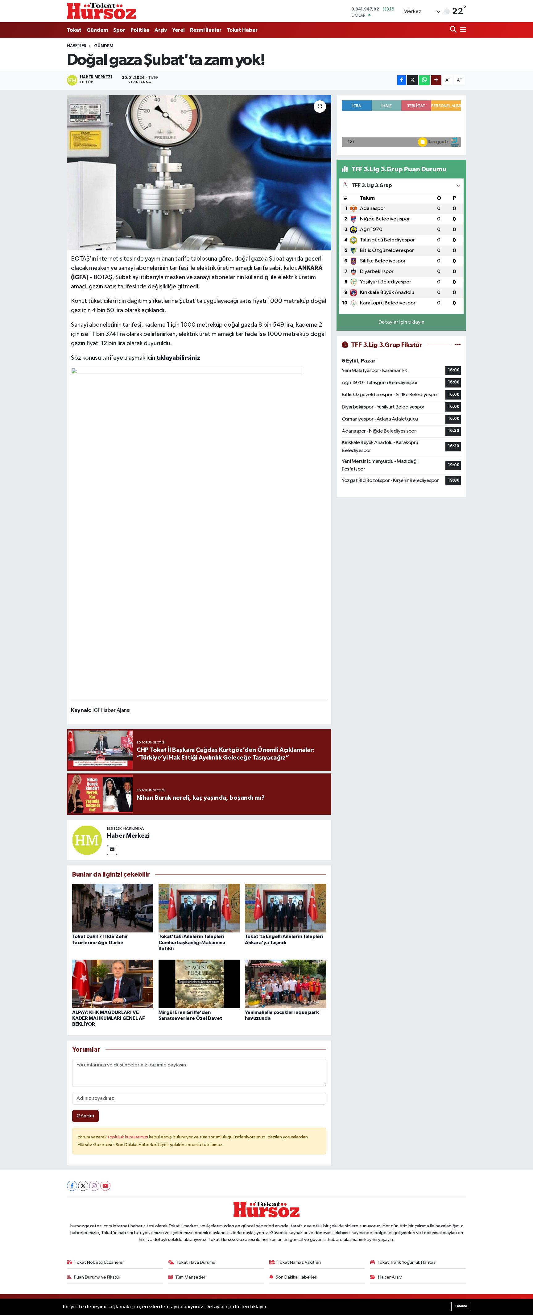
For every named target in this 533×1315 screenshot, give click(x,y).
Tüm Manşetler (190, 1277)
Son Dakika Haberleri (296, 1277)
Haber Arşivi (390, 1277)
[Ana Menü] (462, 30)
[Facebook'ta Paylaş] (401, 80)
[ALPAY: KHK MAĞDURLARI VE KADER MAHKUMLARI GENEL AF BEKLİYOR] (112, 983)
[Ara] (454, 30)
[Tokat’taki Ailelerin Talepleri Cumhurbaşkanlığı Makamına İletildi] (199, 908)
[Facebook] (72, 1186)
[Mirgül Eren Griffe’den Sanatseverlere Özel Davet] (199, 983)
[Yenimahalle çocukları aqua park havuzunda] (285, 983)
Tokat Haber (242, 30)
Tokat (74, 30)
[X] (83, 1186)
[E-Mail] (112, 850)
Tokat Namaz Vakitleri (299, 1262)
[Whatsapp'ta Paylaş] (424, 80)
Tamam (461, 1306)
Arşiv (161, 30)
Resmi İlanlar (205, 30)
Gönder (85, 1116)
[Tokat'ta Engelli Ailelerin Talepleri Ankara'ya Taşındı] (285, 908)
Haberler (76, 46)
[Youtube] (105, 1186)
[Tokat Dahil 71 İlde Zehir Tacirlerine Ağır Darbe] (112, 908)
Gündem (97, 30)
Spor (119, 30)
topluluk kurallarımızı (128, 1137)
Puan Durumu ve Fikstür (97, 1277)
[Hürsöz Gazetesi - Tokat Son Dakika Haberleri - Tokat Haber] (101, 11)
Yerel (178, 30)
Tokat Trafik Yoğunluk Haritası (407, 1262)
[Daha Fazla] (436, 80)
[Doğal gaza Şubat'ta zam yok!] (199, 172)
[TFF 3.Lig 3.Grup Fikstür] (458, 345)
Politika (139, 30)
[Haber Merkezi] (87, 840)
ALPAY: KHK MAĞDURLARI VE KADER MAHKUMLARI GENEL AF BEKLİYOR (108, 1018)
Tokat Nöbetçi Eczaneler (99, 1262)
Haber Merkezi (128, 836)
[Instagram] (94, 1186)
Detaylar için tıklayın (401, 322)
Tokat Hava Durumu (195, 1262)
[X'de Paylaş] (412, 80)
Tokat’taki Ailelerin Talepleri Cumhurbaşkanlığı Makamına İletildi (192, 942)
